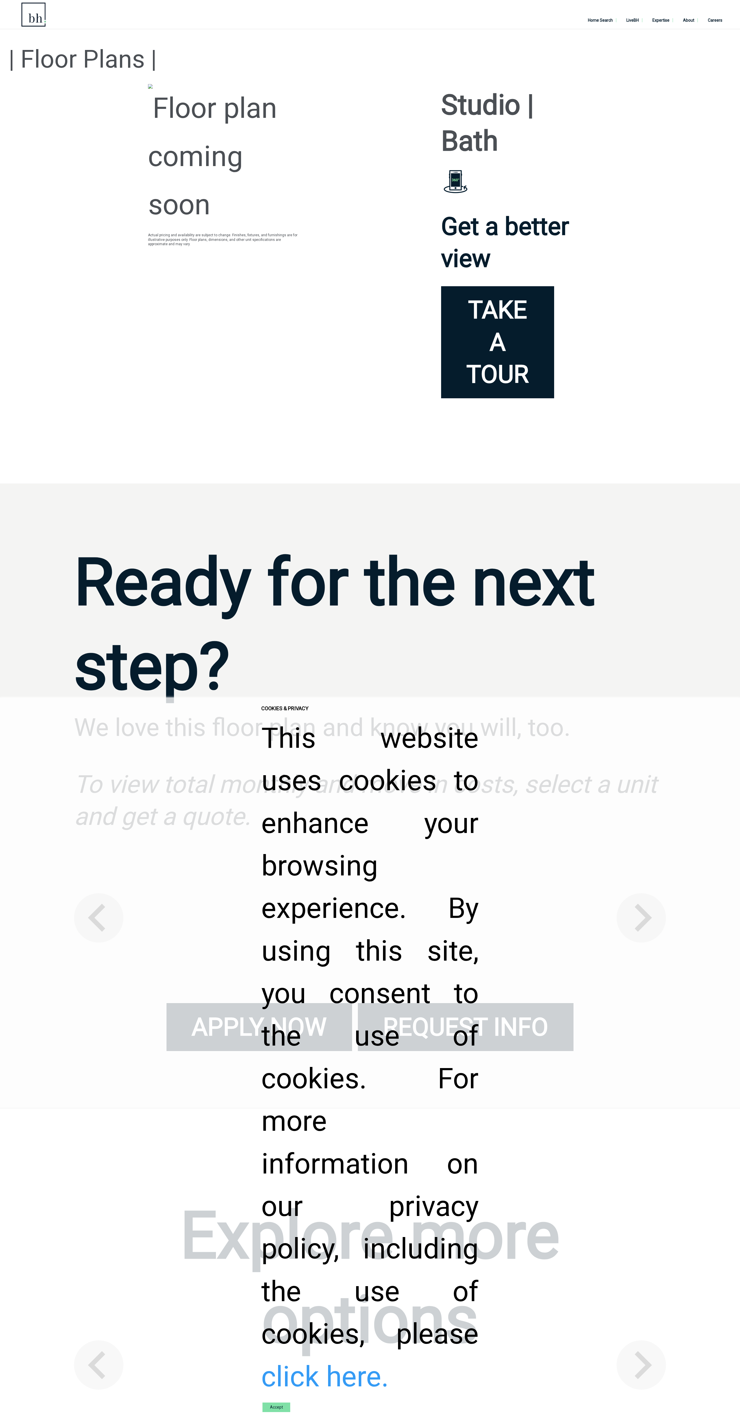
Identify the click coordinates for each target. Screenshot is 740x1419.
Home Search (600, 20)
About (688, 20)
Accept (276, 1407)
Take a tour (497, 341)
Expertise (660, 20)
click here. (325, 1376)
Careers (715, 20)
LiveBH (632, 20)
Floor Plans (83, 59)
